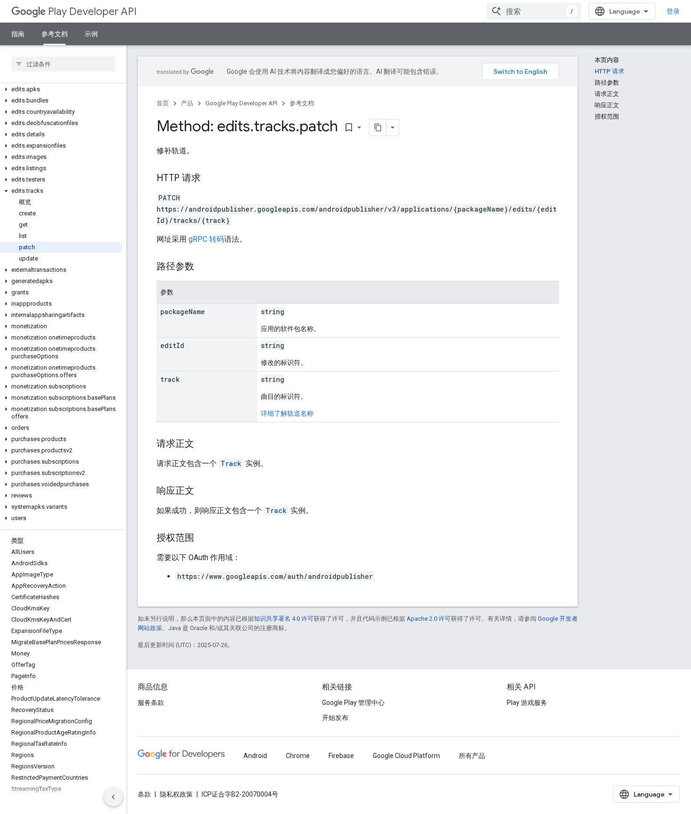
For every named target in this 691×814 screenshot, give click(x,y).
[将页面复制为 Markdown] (377, 127)
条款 (144, 794)
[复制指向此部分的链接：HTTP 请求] (210, 178)
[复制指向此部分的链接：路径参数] (203, 267)
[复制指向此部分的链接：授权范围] (203, 538)
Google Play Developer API (241, 103)
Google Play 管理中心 (353, 702)
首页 (163, 103)
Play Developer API (92, 11)
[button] (61, 89)
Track (231, 463)
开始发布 (335, 717)
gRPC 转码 (206, 239)
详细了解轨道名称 (287, 413)
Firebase (341, 755)
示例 (91, 34)
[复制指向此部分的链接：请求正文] (203, 444)
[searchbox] (63, 63)
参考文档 (54, 34)
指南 (17, 34)
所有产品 (472, 755)
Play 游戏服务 (527, 702)
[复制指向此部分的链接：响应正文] (203, 491)
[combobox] (534, 11)
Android (255, 755)
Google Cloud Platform (406, 755)
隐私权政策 (176, 794)
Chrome (298, 755)
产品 (187, 103)
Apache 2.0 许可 (429, 618)
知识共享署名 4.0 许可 (284, 618)
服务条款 (151, 702)
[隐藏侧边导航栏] (113, 797)
